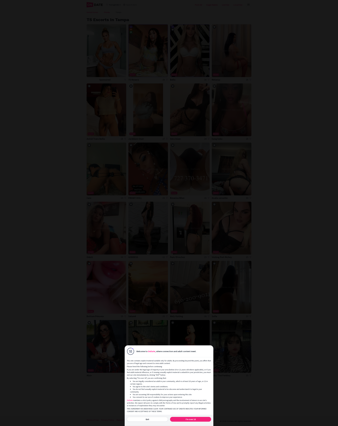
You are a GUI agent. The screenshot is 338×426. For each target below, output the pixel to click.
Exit (147, 419)
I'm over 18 (191, 419)
